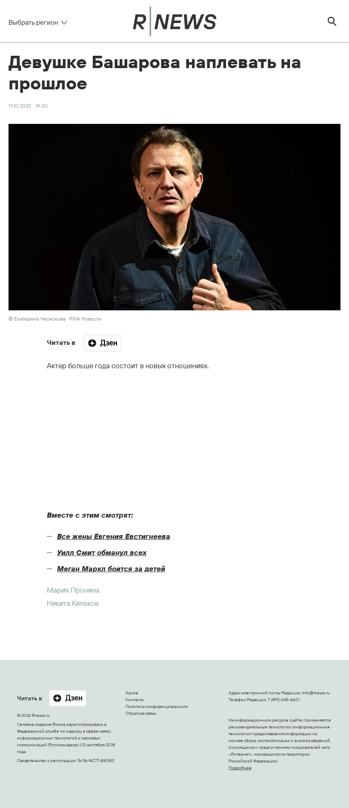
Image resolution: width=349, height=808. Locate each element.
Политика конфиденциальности (157, 706)
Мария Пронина (73, 589)
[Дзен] (102, 343)
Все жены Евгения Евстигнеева (113, 536)
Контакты (135, 699)
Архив (132, 693)
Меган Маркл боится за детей (111, 568)
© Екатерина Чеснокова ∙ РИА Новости (55, 318)
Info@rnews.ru (316, 693)
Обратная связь (141, 713)
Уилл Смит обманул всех (101, 552)
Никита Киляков (73, 603)
